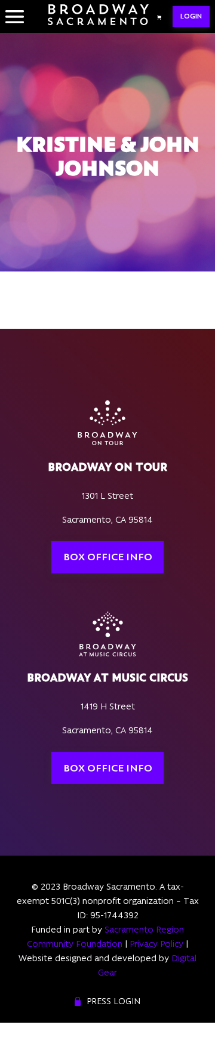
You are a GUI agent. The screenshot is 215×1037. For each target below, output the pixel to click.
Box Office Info (107, 557)
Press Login (113, 1001)
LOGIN (191, 16)
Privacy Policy (156, 944)
